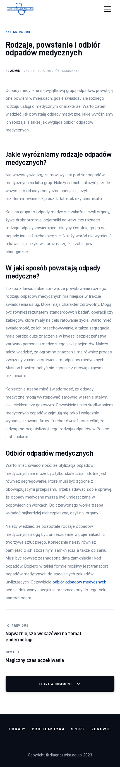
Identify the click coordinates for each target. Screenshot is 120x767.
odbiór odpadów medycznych (79, 582)
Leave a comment (56, 684)
